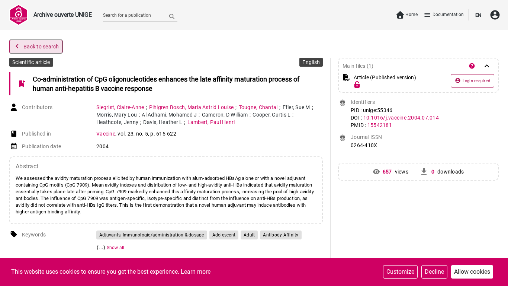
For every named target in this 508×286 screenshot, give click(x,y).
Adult (249, 235)
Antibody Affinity (280, 235)
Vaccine (105, 134)
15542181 (379, 125)
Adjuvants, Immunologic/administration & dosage (151, 235)
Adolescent (224, 235)
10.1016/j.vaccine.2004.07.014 (401, 118)
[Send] (171, 16)
